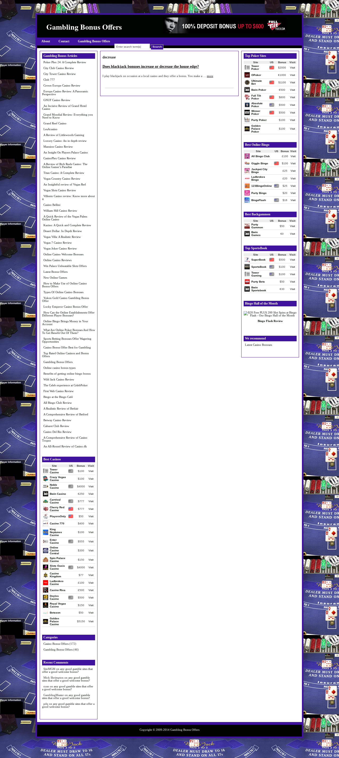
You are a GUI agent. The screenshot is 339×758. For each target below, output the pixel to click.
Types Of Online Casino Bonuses (63, 292)
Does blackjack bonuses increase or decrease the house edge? (150, 67)
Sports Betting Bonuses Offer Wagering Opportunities (66, 340)
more (210, 76)
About (45, 41)
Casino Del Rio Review (57, 431)
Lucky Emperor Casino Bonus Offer (65, 306)
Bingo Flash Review (270, 321)
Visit (90, 471)
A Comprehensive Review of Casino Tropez (64, 439)
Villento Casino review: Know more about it (68, 197)
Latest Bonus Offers (55, 271)
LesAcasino (50, 129)
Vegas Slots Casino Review (59, 190)
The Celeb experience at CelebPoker (65, 385)
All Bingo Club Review (57, 402)
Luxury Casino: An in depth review (65, 140)
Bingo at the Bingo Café (58, 396)
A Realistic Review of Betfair (60, 408)
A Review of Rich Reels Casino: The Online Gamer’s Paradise (64, 165)
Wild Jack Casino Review (58, 379)
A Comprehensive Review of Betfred (65, 414)
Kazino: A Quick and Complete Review (67, 225)
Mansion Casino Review (58, 146)
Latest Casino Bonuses (258, 344)
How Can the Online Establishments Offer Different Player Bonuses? (68, 314)
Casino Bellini (51, 204)
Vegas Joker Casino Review (60, 248)
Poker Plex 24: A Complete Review (64, 62)
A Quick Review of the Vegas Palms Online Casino (64, 218)
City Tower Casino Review (59, 73)
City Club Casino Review (58, 68)
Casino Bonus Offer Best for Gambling (67, 347)
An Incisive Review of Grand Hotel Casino (64, 107)
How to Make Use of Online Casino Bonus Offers (64, 285)
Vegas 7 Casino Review (57, 242)
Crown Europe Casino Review (61, 85)
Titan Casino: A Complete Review (63, 172)
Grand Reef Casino (54, 123)
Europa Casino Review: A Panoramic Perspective (65, 93)
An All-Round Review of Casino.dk (65, 446)
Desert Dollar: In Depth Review (62, 231)
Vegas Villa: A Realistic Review (62, 236)
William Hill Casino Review (60, 210)
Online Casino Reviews (57, 260)
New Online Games (55, 277)
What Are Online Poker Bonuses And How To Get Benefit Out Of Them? (68, 331)
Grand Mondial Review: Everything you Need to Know (67, 116)
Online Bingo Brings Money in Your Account (65, 323)
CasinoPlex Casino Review (59, 158)
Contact (64, 41)
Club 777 (49, 79)
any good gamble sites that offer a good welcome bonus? (67, 670)
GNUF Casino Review (56, 100)
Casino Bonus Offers (56, 643)
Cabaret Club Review (56, 426)
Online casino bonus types (59, 367)
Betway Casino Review (57, 420)
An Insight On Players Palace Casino (65, 152)
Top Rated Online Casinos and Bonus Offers (65, 355)
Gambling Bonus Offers (94, 41)
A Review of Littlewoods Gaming (63, 135)
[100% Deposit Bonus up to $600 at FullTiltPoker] (225, 32)
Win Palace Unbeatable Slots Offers (65, 265)
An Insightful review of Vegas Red (64, 184)
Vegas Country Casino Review (61, 178)
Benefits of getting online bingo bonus (67, 373)
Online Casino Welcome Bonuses (63, 254)
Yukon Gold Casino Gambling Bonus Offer (65, 299)
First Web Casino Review (58, 391)
